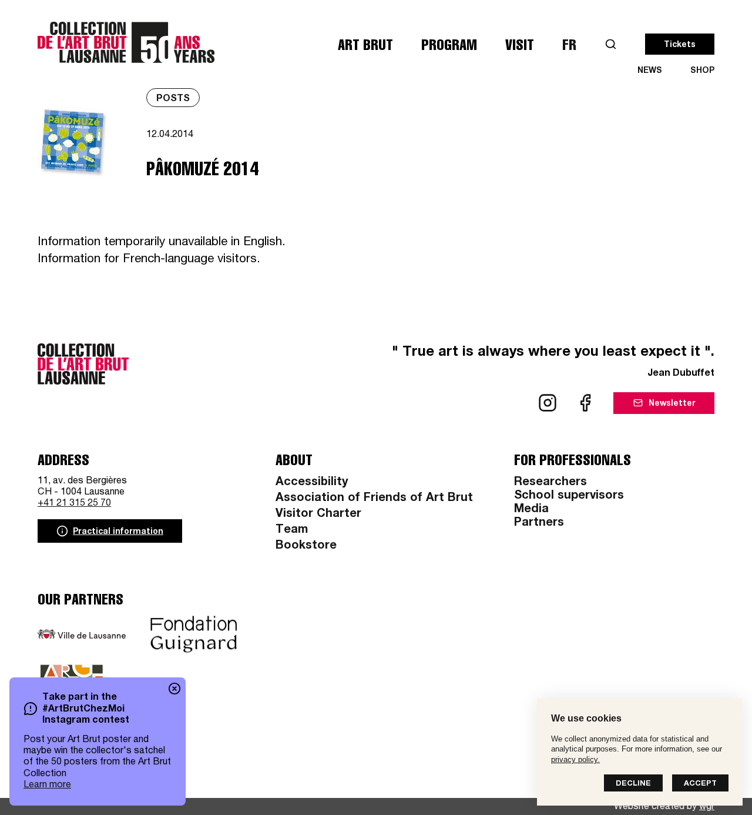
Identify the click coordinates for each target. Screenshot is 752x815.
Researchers (550, 483)
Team (292, 530)
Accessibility (312, 483)
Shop (702, 71)
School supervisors (569, 496)
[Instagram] (547, 402)
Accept (700, 784)
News (649, 71)
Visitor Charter (318, 514)
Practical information (118, 532)
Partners (539, 523)
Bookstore (306, 546)
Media (531, 510)
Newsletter (672, 404)
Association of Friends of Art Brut (374, 499)
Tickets (680, 45)
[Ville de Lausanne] (82, 634)
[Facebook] (585, 402)
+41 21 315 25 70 (74, 504)
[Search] (611, 44)
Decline (633, 784)
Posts (173, 99)
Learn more (47, 785)
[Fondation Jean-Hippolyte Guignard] (194, 634)
